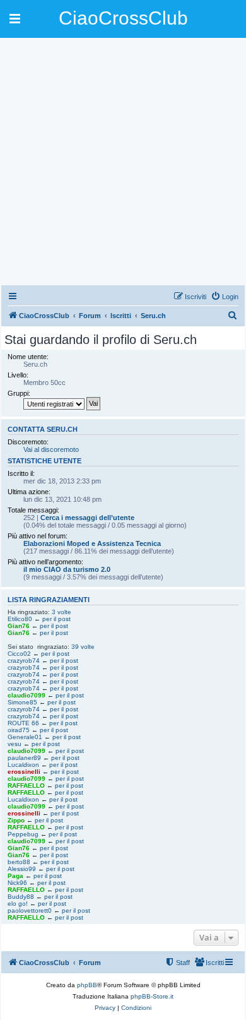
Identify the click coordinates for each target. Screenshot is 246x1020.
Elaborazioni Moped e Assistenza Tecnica (92, 543)
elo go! (18, 903)
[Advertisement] (123, 161)
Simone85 (22, 702)
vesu (14, 743)
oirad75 (19, 729)
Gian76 (19, 625)
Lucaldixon (23, 764)
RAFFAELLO (26, 785)
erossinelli (24, 771)
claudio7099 (26, 695)
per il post (56, 618)
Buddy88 (21, 896)
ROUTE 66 (23, 723)
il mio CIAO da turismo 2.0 (66, 569)
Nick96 (17, 882)
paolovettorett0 (30, 910)
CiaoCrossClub (123, 18)
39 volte (83, 646)
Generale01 (25, 736)
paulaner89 (24, 757)
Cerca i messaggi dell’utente (87, 517)
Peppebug (23, 834)
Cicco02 (19, 653)
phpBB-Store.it (152, 996)
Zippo (16, 820)
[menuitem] (224, 296)
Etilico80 (20, 618)
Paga (15, 875)
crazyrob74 (24, 660)
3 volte (61, 611)
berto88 (19, 861)
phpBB (87, 984)
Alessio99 (22, 868)
